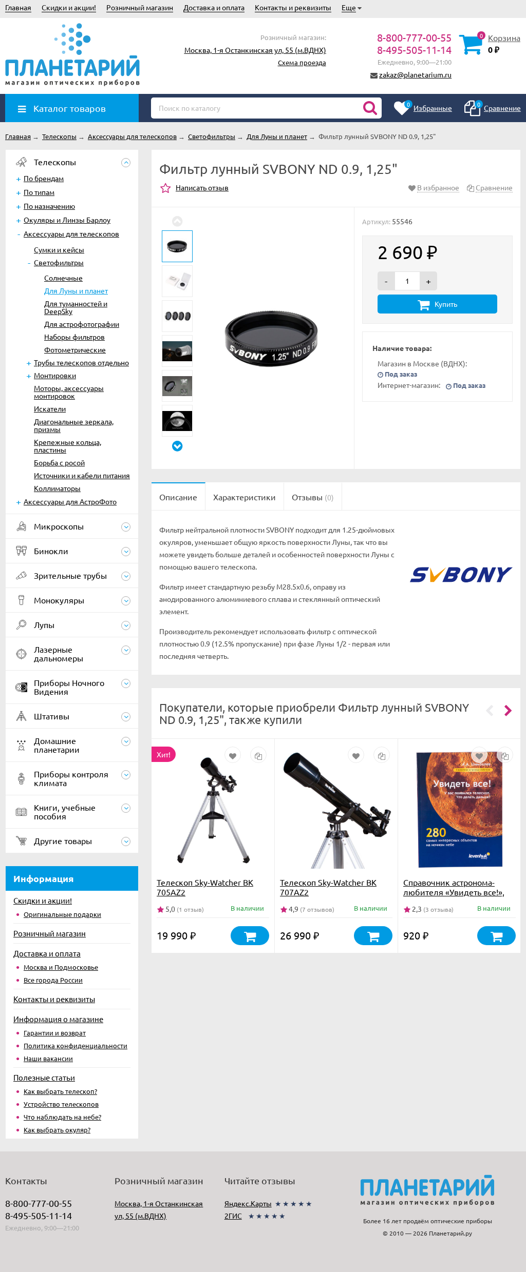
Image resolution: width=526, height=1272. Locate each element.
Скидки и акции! (69, 7)
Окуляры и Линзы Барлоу (67, 219)
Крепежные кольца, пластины (67, 445)
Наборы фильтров (74, 336)
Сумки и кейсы (59, 249)
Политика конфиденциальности (75, 1045)
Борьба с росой (59, 462)
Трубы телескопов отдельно (81, 362)
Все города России (53, 979)
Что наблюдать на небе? (62, 1116)
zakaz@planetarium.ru (415, 74)
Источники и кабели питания (82, 475)
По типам (39, 192)
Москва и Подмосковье (61, 967)
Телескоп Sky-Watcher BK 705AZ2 (205, 887)
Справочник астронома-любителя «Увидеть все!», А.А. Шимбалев (453, 892)
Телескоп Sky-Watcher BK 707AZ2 (328, 887)
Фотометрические (75, 349)
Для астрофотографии (81, 323)
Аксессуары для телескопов (71, 233)
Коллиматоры (57, 488)
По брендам (44, 178)
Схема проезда (302, 62)
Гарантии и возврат (55, 1032)
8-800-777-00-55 (414, 37)
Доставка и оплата (214, 7)
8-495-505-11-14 (414, 49)
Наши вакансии (48, 1058)
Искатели (50, 408)
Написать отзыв (202, 187)
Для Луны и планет (76, 290)
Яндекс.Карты (248, 1203)
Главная (18, 7)
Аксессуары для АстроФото (70, 501)
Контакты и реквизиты (293, 7)
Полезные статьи (44, 1077)
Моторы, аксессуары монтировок (69, 391)
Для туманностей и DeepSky (75, 307)
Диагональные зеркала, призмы (74, 425)
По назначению (49, 205)
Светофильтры (59, 262)
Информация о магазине (58, 1019)
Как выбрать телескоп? (60, 1091)
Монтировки (55, 375)
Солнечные (63, 277)
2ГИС (233, 1215)
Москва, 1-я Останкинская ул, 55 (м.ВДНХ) (255, 49)
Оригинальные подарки (62, 914)
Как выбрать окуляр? (57, 1129)
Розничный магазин (139, 7)
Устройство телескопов (61, 1104)
